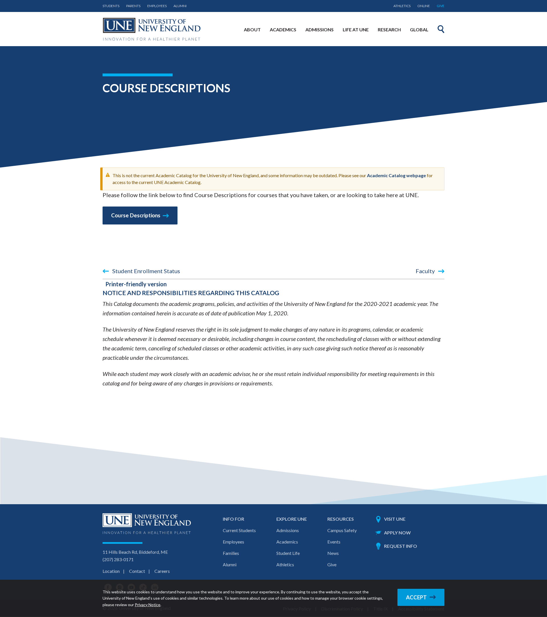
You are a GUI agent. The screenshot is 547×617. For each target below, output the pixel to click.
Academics (287, 541)
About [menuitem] (252, 29)
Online (423, 6)
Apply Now (397, 532)
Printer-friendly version (136, 284)
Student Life (288, 553)
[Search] (441, 29)
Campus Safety (342, 530)
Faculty (426, 270)
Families (231, 553)
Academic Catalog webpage (396, 175)
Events (333, 541)
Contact (137, 571)
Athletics (402, 6)
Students (111, 6)
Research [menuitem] (389, 29)
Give (440, 6)
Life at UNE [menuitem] (356, 29)
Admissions (287, 530)
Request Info (400, 546)
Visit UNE (394, 519)
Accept (416, 597)
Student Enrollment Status (145, 270)
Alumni (180, 6)
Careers (162, 571)
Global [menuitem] (419, 29)
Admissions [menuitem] (319, 29)
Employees (157, 6)
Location (111, 571)
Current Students (239, 530)
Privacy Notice (147, 604)
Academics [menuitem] (283, 29)
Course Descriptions (135, 215)
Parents (133, 6)
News (333, 553)
